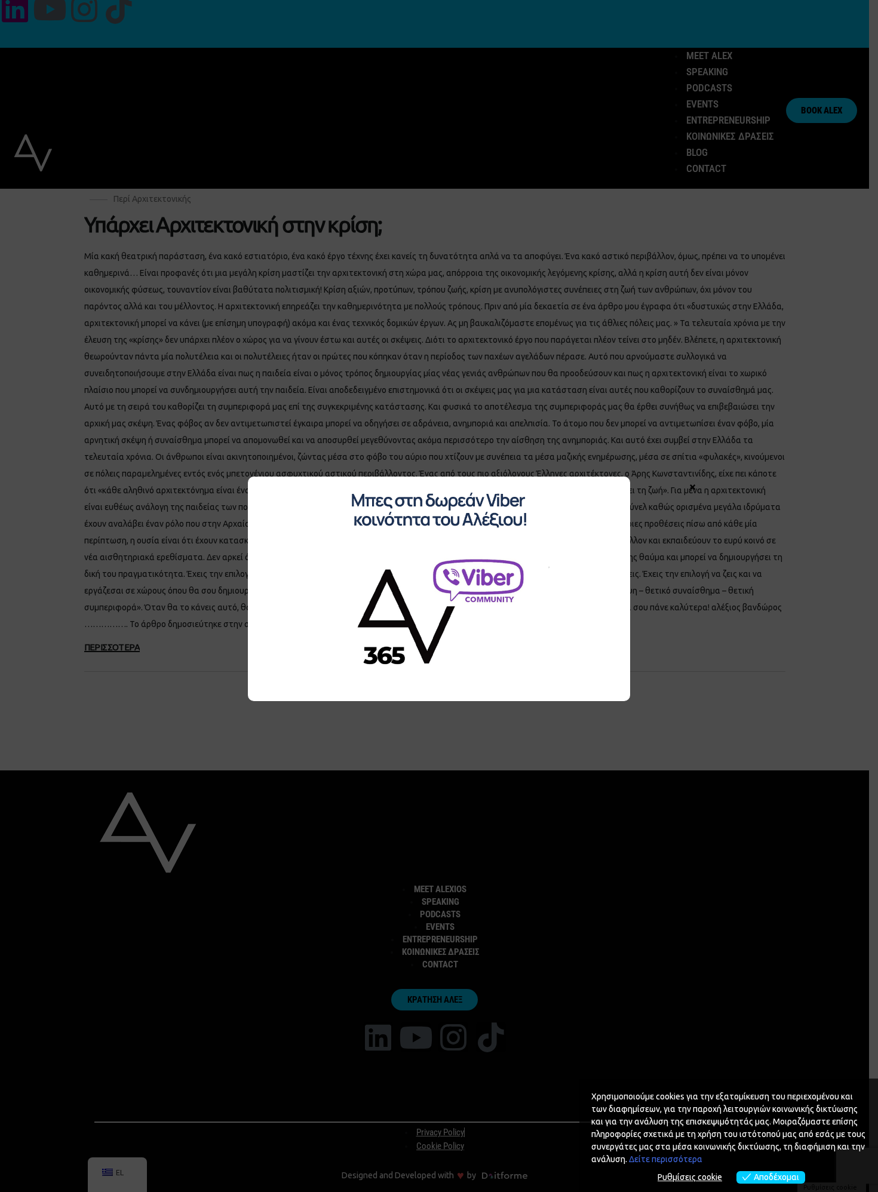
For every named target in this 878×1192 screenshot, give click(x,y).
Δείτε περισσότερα (665, 1159)
